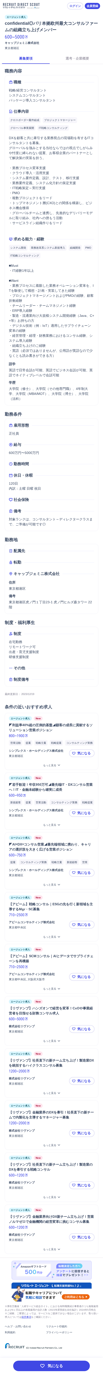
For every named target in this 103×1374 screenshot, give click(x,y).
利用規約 (10, 1332)
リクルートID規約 (56, 1326)
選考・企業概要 (77, 58)
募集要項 (26, 58)
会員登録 (92, 6)
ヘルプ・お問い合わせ (18, 1326)
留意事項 (26, 1317)
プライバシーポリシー (59, 1332)
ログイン (75, 6)
